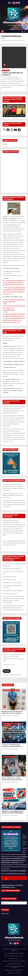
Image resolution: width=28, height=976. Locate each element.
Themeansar (14, 950)
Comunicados (6, 690)
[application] (14, 110)
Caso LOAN (6, 756)
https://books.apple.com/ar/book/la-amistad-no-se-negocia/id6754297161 (14, 308)
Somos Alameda (6, 70)
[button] (25, 31)
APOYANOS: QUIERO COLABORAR (16, 953)
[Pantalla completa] (23, 115)
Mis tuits (5, 144)
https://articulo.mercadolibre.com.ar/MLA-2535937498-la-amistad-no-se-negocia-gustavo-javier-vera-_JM (14, 282)
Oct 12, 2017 (6, 77)
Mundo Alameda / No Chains (14, 963)
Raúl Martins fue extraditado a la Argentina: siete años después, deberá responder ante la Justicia (13, 713)
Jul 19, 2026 (6, 782)
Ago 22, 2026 (7, 715)
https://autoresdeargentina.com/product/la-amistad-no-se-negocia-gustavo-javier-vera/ (14, 320)
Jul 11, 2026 (6, 815)
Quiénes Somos (9, 970)
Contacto (21, 956)
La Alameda (14, 77)
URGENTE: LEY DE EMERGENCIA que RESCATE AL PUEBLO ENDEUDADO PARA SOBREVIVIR (13, 812)
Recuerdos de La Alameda (14, 973)
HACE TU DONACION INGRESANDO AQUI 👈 (12, 878)
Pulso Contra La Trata (8, 723)
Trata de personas (14, 690)
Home (3, 38)
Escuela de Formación (14, 958)
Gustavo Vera (12, 756)
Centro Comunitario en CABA (11, 956)
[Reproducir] (4, 115)
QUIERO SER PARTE (18, 970)
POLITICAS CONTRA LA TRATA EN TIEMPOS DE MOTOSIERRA (14, 967)
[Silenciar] (21, 115)
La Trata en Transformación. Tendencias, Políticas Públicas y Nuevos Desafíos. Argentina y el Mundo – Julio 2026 (12, 747)
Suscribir (6, 671)
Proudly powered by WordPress (9, 949)
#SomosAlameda (14, 22)
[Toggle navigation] (22, 31)
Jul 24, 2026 (6, 749)
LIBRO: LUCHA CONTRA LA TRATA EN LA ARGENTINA (14, 961)
